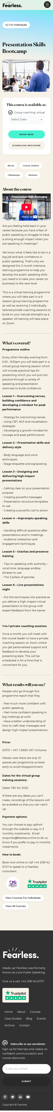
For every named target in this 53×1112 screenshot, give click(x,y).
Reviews (32, 175)
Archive (10, 1025)
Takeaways (14, 175)
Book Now (26, 134)
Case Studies (13, 1018)
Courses (35, 1011)
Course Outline (31, 165)
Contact (24, 1025)
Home (9, 1011)
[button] (47, 4)
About (11, 165)
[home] (12, 4)
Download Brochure (26, 145)
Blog (29, 1018)
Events (41, 1018)
